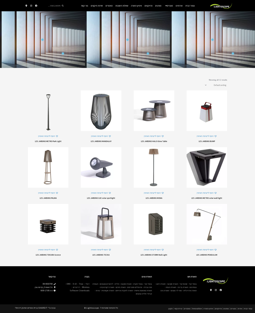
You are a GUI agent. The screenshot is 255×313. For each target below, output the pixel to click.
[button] (207, 136)
